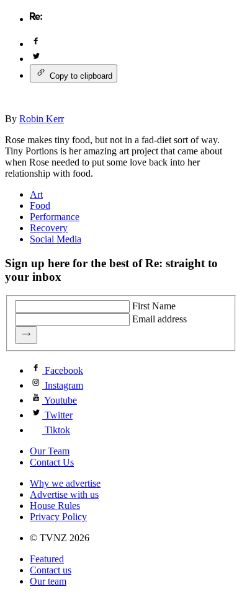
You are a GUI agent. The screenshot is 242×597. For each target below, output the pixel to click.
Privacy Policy (58, 516)
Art (36, 194)
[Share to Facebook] (36, 43)
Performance (54, 216)
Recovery (49, 228)
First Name (154, 306)
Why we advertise (65, 483)
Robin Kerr (41, 118)
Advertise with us (64, 494)
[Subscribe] (26, 335)
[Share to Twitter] (36, 58)
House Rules (55, 505)
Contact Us (52, 462)
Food (40, 205)
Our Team (49, 451)
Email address (159, 319)
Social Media (55, 239)
